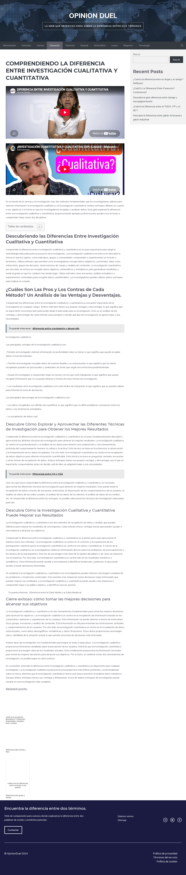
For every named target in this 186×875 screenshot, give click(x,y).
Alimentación (9, 45)
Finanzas (70, 45)
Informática (99, 45)
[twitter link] (172, 820)
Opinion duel (93, 15)
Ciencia (40, 45)
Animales (26, 45)
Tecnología (144, 45)
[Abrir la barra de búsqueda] (182, 45)
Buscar (136, 54)
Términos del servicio (165, 857)
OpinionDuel (14, 853)
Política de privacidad (165, 853)
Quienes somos (126, 816)
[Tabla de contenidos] (39, 227)
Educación (55, 45)
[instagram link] (165, 820)
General (84, 45)
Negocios (128, 45)
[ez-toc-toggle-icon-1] (38, 226)
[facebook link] (179, 820)
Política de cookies (167, 861)
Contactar (13, 829)
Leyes (114, 45)
